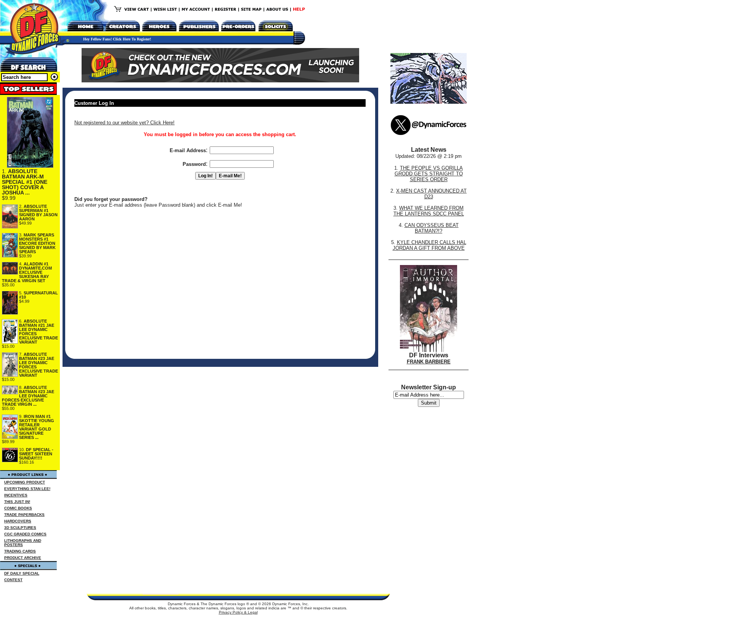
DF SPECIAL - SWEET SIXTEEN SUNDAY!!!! (36, 453)
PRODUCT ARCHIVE (22, 558)
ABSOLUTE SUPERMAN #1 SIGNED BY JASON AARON (38, 212)
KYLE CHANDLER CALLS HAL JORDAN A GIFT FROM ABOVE (429, 245)
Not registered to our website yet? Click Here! (124, 122)
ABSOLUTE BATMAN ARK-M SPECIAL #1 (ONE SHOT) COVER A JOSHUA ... (24, 182)
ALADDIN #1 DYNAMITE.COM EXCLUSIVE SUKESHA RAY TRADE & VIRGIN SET (27, 272)
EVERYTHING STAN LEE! (27, 489)
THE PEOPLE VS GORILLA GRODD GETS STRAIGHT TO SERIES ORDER (429, 173)
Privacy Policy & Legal (238, 612)
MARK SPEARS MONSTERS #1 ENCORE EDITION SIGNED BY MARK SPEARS (37, 243)
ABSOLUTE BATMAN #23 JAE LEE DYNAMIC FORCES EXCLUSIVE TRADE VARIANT (38, 365)
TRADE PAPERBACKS (24, 515)
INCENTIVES (15, 495)
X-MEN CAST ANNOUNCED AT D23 (431, 193)
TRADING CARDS (20, 551)
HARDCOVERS (17, 521)
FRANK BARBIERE (429, 362)
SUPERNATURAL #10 (38, 295)
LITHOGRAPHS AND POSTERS (22, 542)
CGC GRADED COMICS (25, 534)
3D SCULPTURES (20, 527)
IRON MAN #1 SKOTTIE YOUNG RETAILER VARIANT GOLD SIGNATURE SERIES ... (36, 427)
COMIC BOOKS (18, 508)
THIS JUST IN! (17, 502)
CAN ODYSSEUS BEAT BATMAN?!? (432, 228)
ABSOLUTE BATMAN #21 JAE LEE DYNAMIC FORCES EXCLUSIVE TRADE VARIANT (38, 331)
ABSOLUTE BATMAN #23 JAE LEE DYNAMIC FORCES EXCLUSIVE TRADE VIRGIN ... (28, 395)
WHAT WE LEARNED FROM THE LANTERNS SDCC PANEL (428, 211)
